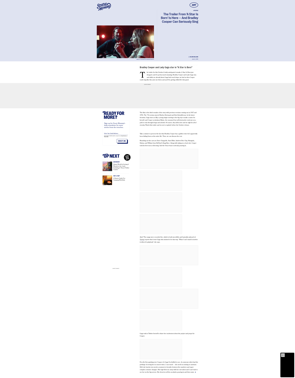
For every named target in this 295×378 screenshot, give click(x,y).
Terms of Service (123, 135)
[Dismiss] (292, 354)
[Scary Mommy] (104, 7)
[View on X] (169, 159)
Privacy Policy (106, 136)
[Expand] (282, 354)
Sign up (120, 141)
